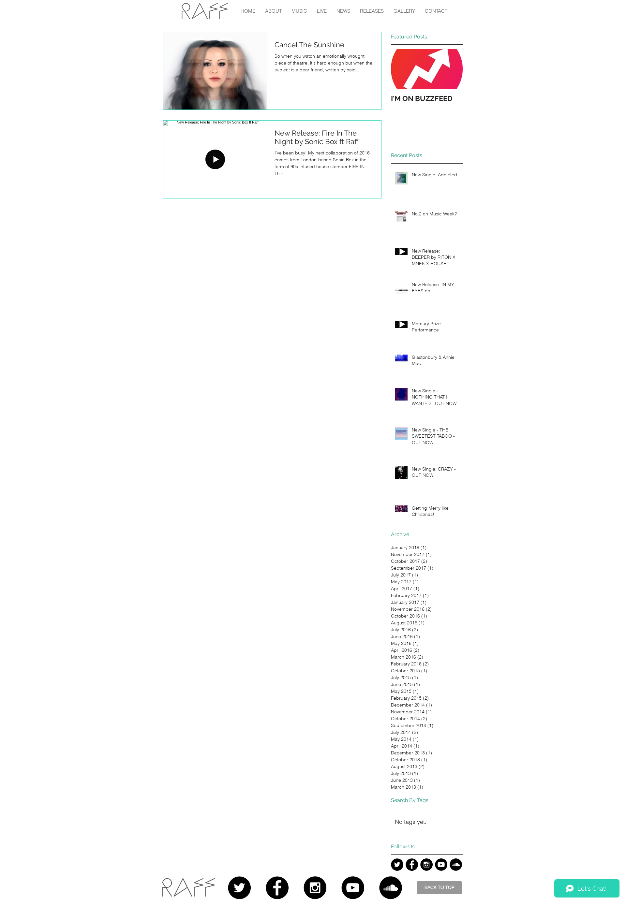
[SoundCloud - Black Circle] (456, 864)
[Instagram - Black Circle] (426, 864)
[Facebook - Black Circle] (412, 864)
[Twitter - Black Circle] (397, 864)
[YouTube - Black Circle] (441, 864)
